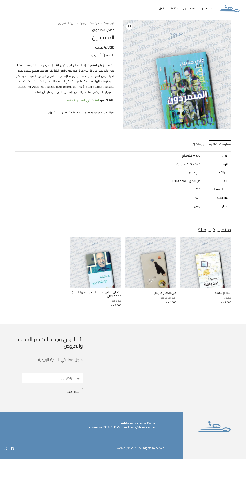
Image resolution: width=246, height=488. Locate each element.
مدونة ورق (189, 8)
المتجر (99, 23)
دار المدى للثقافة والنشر (186, 181)
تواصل (162, 8)
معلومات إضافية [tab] (220, 144)
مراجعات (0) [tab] (199, 144)
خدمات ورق (206, 8)
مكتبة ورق (87, 23)
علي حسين (194, 172)
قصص (75, 23)
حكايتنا (174, 8)
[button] (129, 26)
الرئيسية (109, 23)
